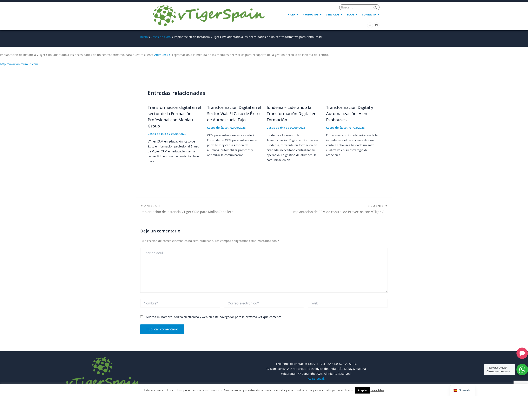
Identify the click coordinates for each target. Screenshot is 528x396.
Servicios (332, 14)
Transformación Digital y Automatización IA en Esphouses (349, 114)
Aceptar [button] (362, 390)
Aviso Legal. (316, 379)
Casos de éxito (158, 134)
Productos (310, 14)
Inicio (291, 14)
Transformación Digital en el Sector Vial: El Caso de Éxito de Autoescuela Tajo (234, 114)
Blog (350, 14)
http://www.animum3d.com (19, 64)
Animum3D (162, 55)
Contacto (369, 14)
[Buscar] (375, 7)
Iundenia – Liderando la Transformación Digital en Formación (291, 114)
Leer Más (377, 390)
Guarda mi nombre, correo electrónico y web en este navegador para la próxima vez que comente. (214, 317)
